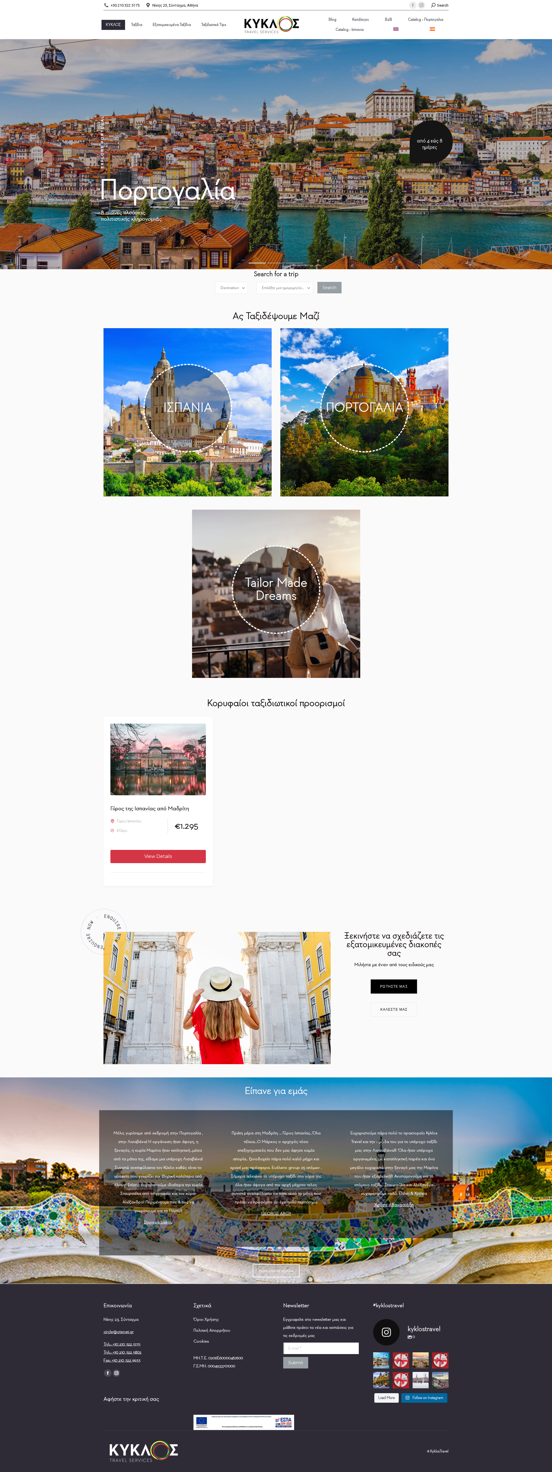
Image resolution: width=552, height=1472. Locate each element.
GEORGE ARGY (276, 1213)
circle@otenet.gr (118, 1332)
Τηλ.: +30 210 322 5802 (122, 1352)
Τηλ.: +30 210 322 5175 (121, 1344)
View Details (158, 856)
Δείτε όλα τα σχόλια (276, 1270)
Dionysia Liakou (158, 1222)
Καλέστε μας (393, 1010)
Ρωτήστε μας (393, 986)
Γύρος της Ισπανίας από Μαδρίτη (149, 808)
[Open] (381, 1360)
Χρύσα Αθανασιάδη (394, 1205)
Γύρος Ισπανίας (129, 821)
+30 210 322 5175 (125, 5)
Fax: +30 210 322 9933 (121, 1360)
